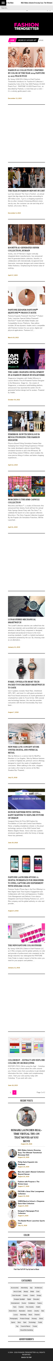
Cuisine (25, 1295)
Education (36, 1299)
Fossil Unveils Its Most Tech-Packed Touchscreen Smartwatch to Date (26, 684)
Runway (34, 1318)
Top (17, 1326)
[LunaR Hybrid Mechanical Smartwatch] (26, 616)
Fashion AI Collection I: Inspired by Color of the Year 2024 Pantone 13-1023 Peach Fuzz (26, 73)
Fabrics (39, 1303)
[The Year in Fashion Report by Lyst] (26, 187)
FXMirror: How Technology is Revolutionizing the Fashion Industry (24, 437)
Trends (35, 1326)
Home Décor (13, 1311)
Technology (32, 1322)
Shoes (41, 1318)
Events (24, 1303)
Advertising (24, 1287)
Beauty (26, 1291)
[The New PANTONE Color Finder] (26, 942)
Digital (29, 1299)
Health (38, 1307)
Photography (14, 1318)
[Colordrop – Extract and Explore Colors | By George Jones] (26, 1057)
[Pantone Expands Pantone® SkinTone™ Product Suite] (26, 307)
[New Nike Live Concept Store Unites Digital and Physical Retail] (26, 744)
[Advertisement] (26, 133)
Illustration (22, 1311)
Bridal (32, 1291)
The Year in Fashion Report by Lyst (26, 190)
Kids (42, 1311)
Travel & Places (25, 1326)
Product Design (24, 1318)
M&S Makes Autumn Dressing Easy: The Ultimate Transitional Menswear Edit (30, 1152)
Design (39, 1295)
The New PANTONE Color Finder (24, 945)
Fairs (14, 1307)
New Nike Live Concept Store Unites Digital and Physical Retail (23, 749)
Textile (40, 1322)
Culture (32, 1295)
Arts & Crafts (17, 1291)
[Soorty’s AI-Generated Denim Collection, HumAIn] (26, 244)
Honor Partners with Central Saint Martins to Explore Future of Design (26, 815)
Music (30, 1314)
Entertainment (15, 1303)
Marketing (23, 1314)
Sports (13, 1322)
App (31, 1287)
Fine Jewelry (30, 1307)
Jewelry (36, 1311)
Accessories (14, 1287)
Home (12, 40)
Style (24, 1322)
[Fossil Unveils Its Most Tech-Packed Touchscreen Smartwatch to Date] (26, 678)
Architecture (38, 1287)
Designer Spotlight (19, 1299)
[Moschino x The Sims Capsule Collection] (26, 496)
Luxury (16, 1314)
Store (19, 1322)
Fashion (21, 1307)
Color (37, 1291)
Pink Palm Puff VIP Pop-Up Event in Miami (26, 1269)
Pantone (37, 1314)
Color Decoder (16, 1295)
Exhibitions (31, 1303)
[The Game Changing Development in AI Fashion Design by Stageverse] (26, 369)
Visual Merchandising (26, 1330)
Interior (30, 1311)
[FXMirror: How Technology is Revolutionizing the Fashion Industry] (26, 431)
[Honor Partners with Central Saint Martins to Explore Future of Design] (26, 809)
